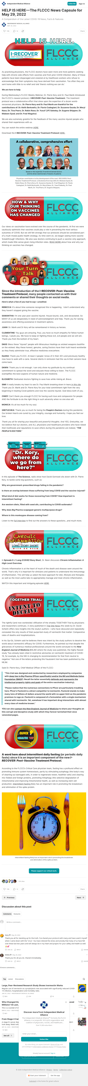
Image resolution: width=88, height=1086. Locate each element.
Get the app (55, 1075)
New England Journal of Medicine (42, 709)
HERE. (62, 133)
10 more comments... (8, 968)
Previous (10, 897)
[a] (82, 1022)
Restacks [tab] (17, 914)
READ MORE (55, 242)
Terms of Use (55, 1044)
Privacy (49, 1070)
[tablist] (12, 914)
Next (79, 897)
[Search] (84, 979)
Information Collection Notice (43, 1047)
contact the (20, 709)
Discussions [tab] (19, 979)
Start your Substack (38, 1075)
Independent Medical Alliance (18, 23)
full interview (20, 521)
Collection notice (65, 1070)
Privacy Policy (61, 1047)
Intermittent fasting (22, 784)
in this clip (76, 384)
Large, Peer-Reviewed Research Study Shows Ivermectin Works (32, 985)
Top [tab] (4, 979)
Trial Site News (53, 626)
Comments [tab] (7, 914)
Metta (7, 955)
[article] (44, 991)
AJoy (7, 935)
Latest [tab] (10, 979)
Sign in (82, 4)
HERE (35, 127)
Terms (55, 1070)
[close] (66, 1002)
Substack (32, 1081)
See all (6, 1035)
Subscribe (72, 4)
